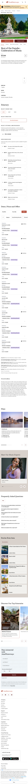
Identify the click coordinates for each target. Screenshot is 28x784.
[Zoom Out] (24, 81)
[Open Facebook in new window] (5, 695)
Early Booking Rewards (16, 217)
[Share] (25, 55)
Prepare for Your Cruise (6, 734)
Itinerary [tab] (7, 44)
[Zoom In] (24, 78)
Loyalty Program (4, 708)
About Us (3, 701)
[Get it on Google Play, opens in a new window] (14, 758)
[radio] (2, 671)
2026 (3, 112)
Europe (13, 10)
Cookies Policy (3, 768)
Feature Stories (4, 723)
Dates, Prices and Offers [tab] (14, 44)
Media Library (4, 727)
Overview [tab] (2, 44)
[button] (25, 2)
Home (2, 10)
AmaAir (2, 746)
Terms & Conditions (4, 763)
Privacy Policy (12, 685)
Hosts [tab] (25, 44)
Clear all (7, 217)
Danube (18, 10)
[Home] (12, 2)
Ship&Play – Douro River (6, 738)
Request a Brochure (5, 725)
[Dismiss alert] (26, 7)
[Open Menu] (2, 2)
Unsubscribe (3, 730)
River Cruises (7, 10)
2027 (9, 112)
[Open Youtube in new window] (11, 695)
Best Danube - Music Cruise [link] (6, 12)
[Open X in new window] (8, 695)
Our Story (3, 703)
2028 (15, 112)
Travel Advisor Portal (5, 719)
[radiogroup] (14, 671)
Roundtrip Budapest (14, 120)
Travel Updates (4, 741)
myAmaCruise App (4, 748)
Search (24, 211)
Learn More (22, 7)
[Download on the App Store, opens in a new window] (6, 758)
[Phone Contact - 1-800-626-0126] (22, 2)
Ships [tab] (21, 44)
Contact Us (3, 714)
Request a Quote (4, 712)
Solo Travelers (4, 743)
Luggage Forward (4, 736)
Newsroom (3, 706)
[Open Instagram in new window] (2, 695)
